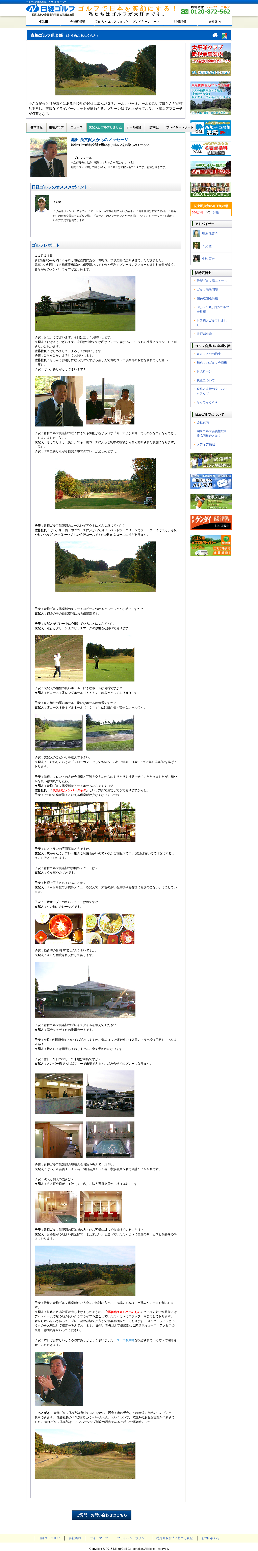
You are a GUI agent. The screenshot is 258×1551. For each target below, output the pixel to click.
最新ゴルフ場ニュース (212, 280)
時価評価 (180, 21)
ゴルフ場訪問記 (207, 289)
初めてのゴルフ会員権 (212, 362)
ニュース (76, 127)
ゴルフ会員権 (125, 1340)
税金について (206, 380)
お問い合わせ (211, 1538)
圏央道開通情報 (207, 298)
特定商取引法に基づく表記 (174, 1538)
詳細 (216, 212)
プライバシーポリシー (132, 1538)
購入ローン (204, 371)
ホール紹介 (134, 127)
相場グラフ (56, 127)
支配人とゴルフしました (111, 21)
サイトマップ (99, 1538)
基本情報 (36, 127)
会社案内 (215, 21)
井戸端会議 (204, 333)
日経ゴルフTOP (49, 1538)
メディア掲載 (206, 444)
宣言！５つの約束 (209, 353)
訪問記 (154, 127)
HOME (43, 21)
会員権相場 (77, 21)
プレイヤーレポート (146, 21)
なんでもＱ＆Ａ (207, 402)
